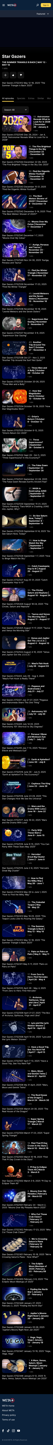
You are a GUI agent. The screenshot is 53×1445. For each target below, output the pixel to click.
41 (30, 391)
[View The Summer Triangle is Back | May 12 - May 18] (13, 930)
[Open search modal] (37, 5)
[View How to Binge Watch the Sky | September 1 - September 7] (14, 546)
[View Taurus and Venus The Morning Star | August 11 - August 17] (13, 618)
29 (29, 686)
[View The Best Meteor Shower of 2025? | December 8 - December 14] (14, 202)
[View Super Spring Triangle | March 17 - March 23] (13, 1123)
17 (29, 974)
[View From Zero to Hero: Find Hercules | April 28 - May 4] (13, 978)
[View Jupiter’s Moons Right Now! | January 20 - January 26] (13, 1317)
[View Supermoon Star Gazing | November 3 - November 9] (13, 323)
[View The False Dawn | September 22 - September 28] (13, 469)
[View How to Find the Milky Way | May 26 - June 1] (13, 882)
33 (29, 590)
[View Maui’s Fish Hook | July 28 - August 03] (13, 666)
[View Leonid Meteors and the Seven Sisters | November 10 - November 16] (14, 299)
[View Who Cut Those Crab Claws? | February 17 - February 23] (14, 1220)
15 (29, 1023)
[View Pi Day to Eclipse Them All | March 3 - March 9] (13, 1171)
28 (29, 711)
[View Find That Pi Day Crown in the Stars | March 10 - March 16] (13, 1147)
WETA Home (8, 1405)
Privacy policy (9, 1415)
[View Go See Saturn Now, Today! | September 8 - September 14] (14, 521)
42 (29, 367)
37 (30, 488)
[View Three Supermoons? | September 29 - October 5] (14, 445)
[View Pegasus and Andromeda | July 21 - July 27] (13, 690)
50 (30, 171)
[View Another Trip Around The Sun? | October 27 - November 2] (14, 348)
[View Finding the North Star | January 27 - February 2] (13, 1293)
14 (29, 1047)
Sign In (46, 5)
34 (29, 566)
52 (34, 116)
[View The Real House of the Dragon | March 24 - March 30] (13, 1099)
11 (28, 1119)
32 (29, 614)
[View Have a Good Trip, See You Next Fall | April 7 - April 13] (13, 1051)
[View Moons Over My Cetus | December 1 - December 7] (13, 226)
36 (30, 515)
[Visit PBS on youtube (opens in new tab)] (18, 1431)
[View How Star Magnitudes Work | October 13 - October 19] (14, 396)
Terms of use (8, 1419)
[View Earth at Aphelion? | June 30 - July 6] (13, 762)
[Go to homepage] (12, 5)
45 (30, 293)
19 (29, 926)
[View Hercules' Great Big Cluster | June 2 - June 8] (13, 858)
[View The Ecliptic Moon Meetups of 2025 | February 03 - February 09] (14, 1269)
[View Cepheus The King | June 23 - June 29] (13, 786)
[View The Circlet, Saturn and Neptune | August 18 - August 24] (13, 594)
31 (29, 638)
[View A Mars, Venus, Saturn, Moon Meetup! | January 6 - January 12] (14, 1366)
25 (29, 783)
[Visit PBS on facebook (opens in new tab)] (3, 1431)
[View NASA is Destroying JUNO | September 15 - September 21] (14, 494)
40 (29, 416)
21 (29, 878)
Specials (21, 98)
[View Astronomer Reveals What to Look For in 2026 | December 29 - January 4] (16, 123)
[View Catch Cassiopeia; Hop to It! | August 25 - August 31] (13, 570)
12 (29, 1095)
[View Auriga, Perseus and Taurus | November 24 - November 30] (14, 250)
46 (29, 270)
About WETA (8, 1410)
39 (30, 439)
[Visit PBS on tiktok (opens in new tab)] (8, 1431)
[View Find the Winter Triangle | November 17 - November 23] (13, 274)
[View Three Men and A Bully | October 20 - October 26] (13, 372)
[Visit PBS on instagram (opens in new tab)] (13, 1431)
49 (30, 196)
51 (30, 146)
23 (29, 830)
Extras (31, 98)
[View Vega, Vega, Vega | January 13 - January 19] (13, 1341)
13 (29, 1071)
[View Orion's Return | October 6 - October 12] (13, 420)
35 (30, 540)
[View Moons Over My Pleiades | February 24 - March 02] (13, 1195)
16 (30, 997)
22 (29, 854)
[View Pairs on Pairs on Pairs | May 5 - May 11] (13, 954)
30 (29, 663)
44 (29, 319)
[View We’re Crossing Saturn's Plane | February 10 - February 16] (14, 1245)
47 (30, 244)
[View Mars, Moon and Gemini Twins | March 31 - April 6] (13, 1075)
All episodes (8, 98)
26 (29, 759)
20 (29, 902)
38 (29, 465)
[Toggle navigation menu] (3, 5)
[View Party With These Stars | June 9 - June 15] (13, 834)
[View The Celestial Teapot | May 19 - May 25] (13, 906)
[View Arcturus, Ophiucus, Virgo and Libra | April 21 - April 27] (14, 1003)
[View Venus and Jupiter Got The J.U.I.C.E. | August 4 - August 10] (13, 642)
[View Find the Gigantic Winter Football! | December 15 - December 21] (14, 177)
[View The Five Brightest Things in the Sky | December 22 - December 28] (14, 152)
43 (30, 342)
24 (29, 806)
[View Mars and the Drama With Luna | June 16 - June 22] (13, 810)
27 (29, 734)
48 (29, 221)
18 (29, 951)
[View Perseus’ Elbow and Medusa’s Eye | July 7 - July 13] (13, 738)
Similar (40, 98)
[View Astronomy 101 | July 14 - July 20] (13, 714)
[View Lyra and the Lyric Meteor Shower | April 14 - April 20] (13, 1027)
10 (29, 1143)
